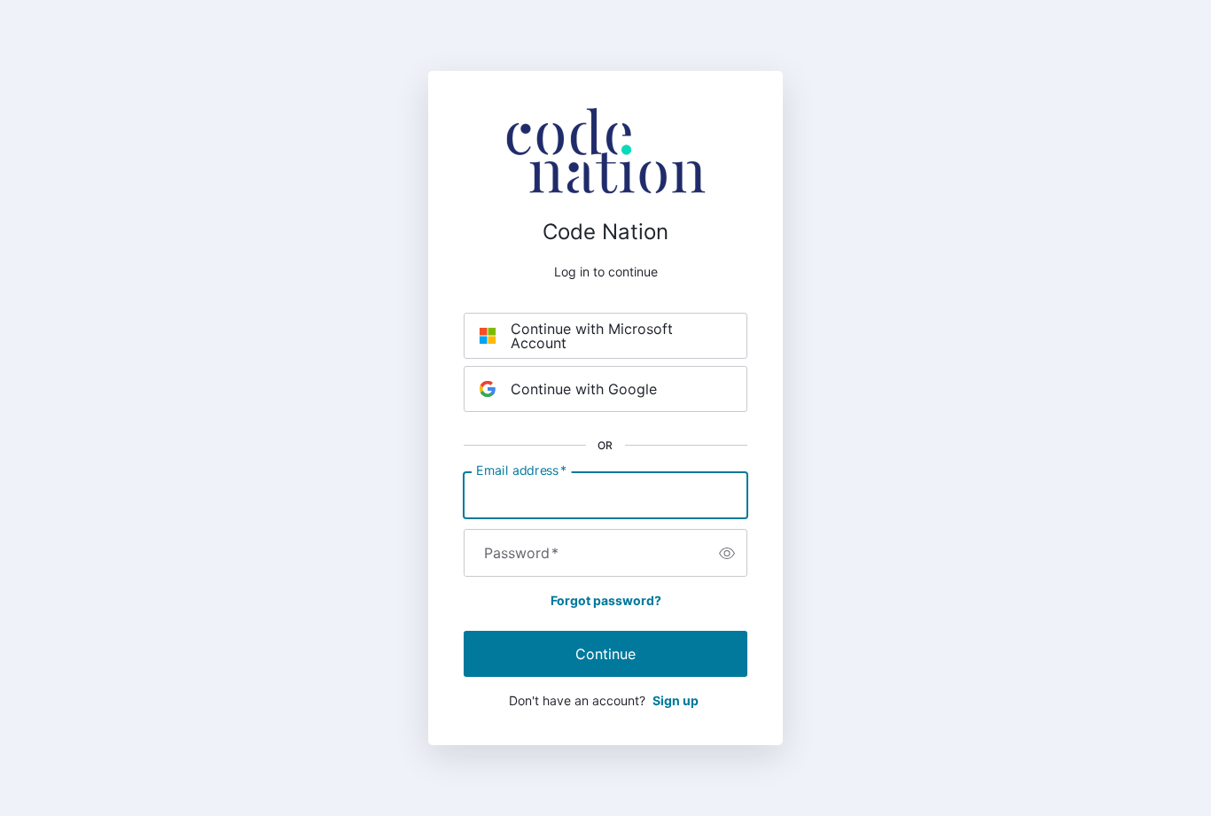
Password (521, 553)
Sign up (675, 700)
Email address (521, 470)
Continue (605, 654)
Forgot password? (606, 600)
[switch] (726, 553)
